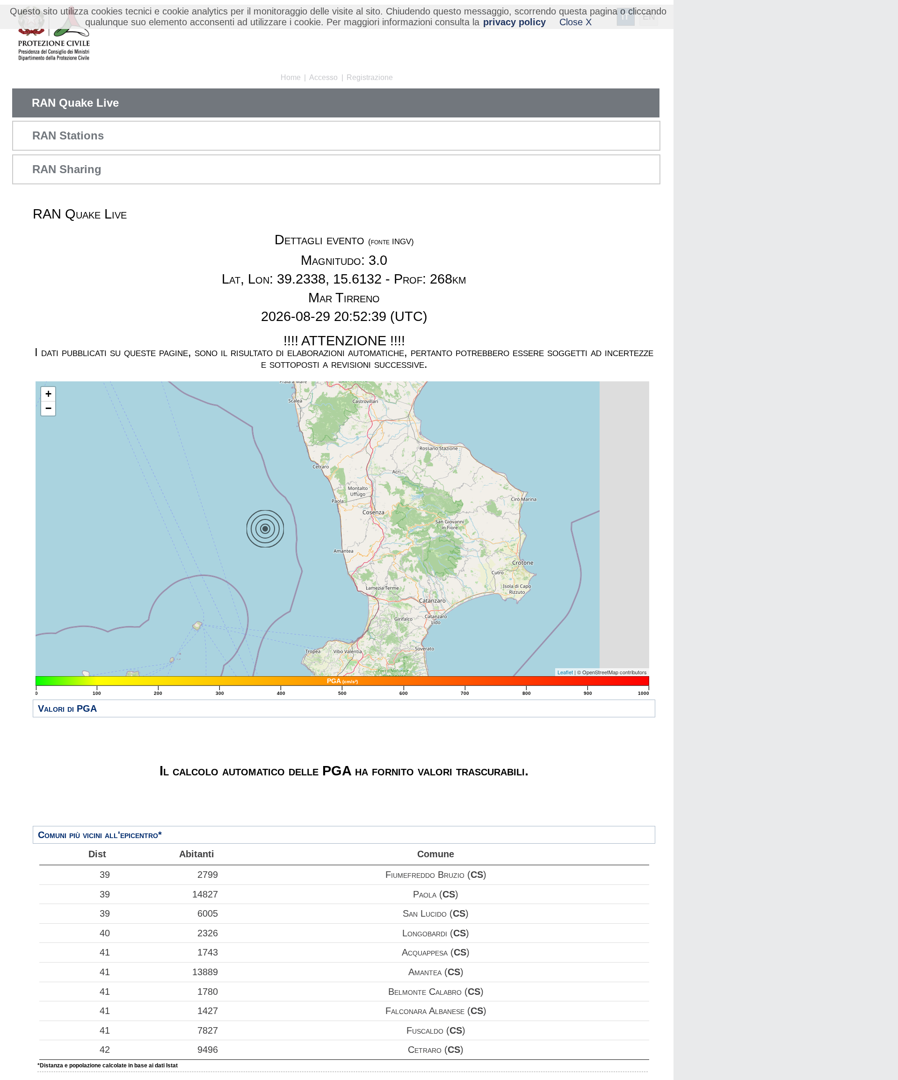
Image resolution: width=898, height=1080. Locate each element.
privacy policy (514, 22)
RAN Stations (68, 135)
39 (105, 874)
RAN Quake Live (75, 102)
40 (105, 933)
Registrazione (370, 77)
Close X (575, 22)
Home (291, 77)
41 (105, 952)
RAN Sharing (66, 169)
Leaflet (565, 672)
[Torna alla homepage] (53, 34)
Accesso (323, 77)
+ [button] (48, 394)
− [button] (48, 408)
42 (105, 1049)
